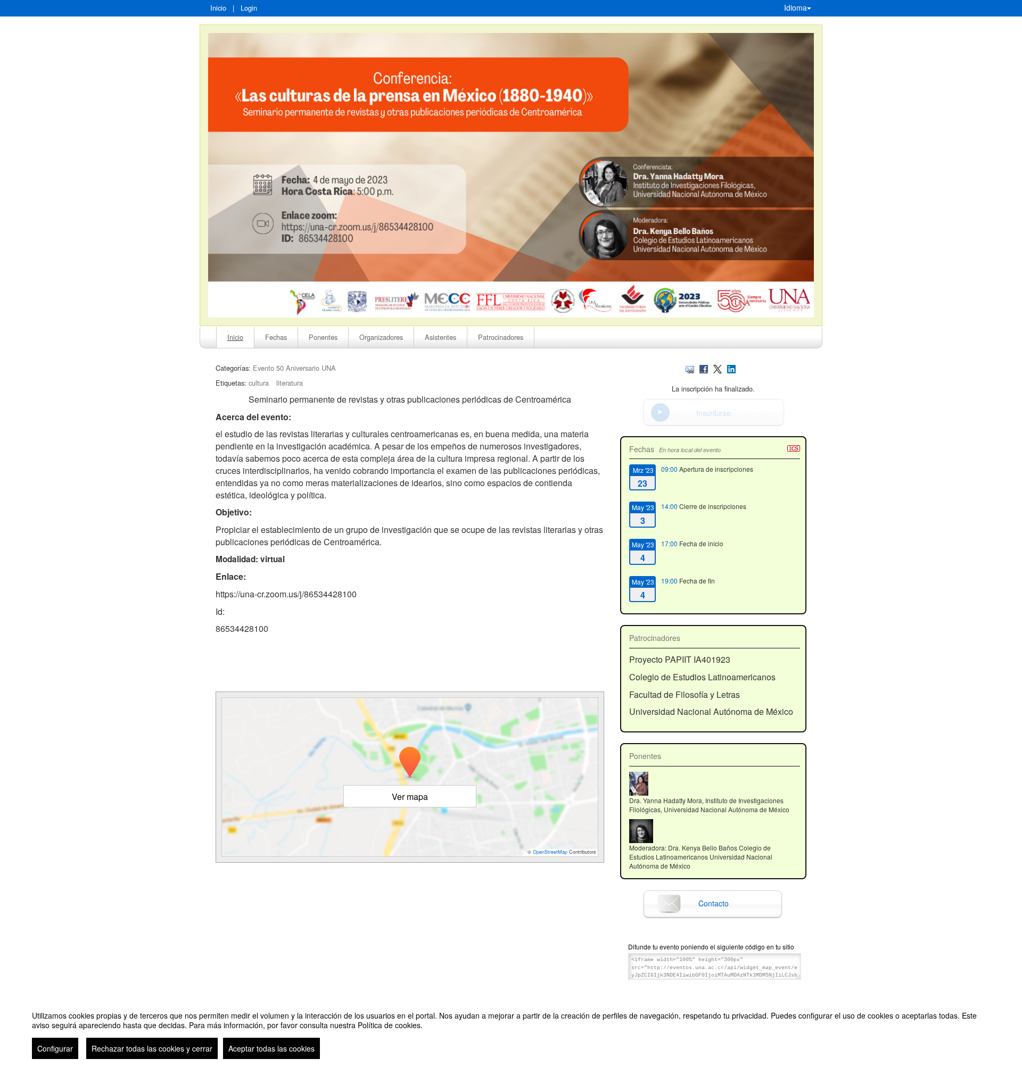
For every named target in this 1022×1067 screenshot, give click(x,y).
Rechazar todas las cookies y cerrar (152, 1048)
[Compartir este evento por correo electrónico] (690, 368)
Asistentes (440, 337)
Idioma (795, 7)
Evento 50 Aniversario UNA (294, 368)
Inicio (218, 8)
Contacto (713, 903)
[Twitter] (717, 368)
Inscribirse (713, 412)
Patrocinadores (500, 337)
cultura (259, 383)
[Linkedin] (731, 368)
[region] (511, 1031)
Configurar (55, 1048)
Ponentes (323, 337)
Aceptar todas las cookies (271, 1048)
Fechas (276, 337)
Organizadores (381, 337)
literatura (289, 383)
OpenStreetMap (550, 851)
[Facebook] (703, 368)
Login (249, 8)
